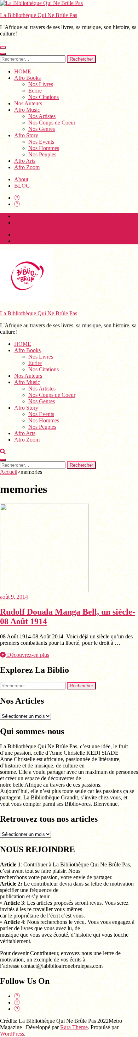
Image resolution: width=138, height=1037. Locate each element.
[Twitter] (17, 204)
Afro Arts (24, 161)
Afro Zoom (27, 167)
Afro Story (26, 135)
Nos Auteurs (28, 103)
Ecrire (35, 91)
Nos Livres (40, 84)
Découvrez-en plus (27, 655)
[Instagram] (17, 1009)
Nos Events (41, 142)
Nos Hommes (43, 148)
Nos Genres (41, 129)
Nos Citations (43, 97)
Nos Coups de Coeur (51, 123)
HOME (22, 71)
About (21, 179)
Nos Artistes (42, 116)
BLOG (22, 186)
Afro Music (27, 110)
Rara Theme (74, 1027)
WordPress (12, 1034)
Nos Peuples (42, 154)
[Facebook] (17, 198)
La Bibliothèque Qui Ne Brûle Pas (38, 15)
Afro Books (27, 78)
